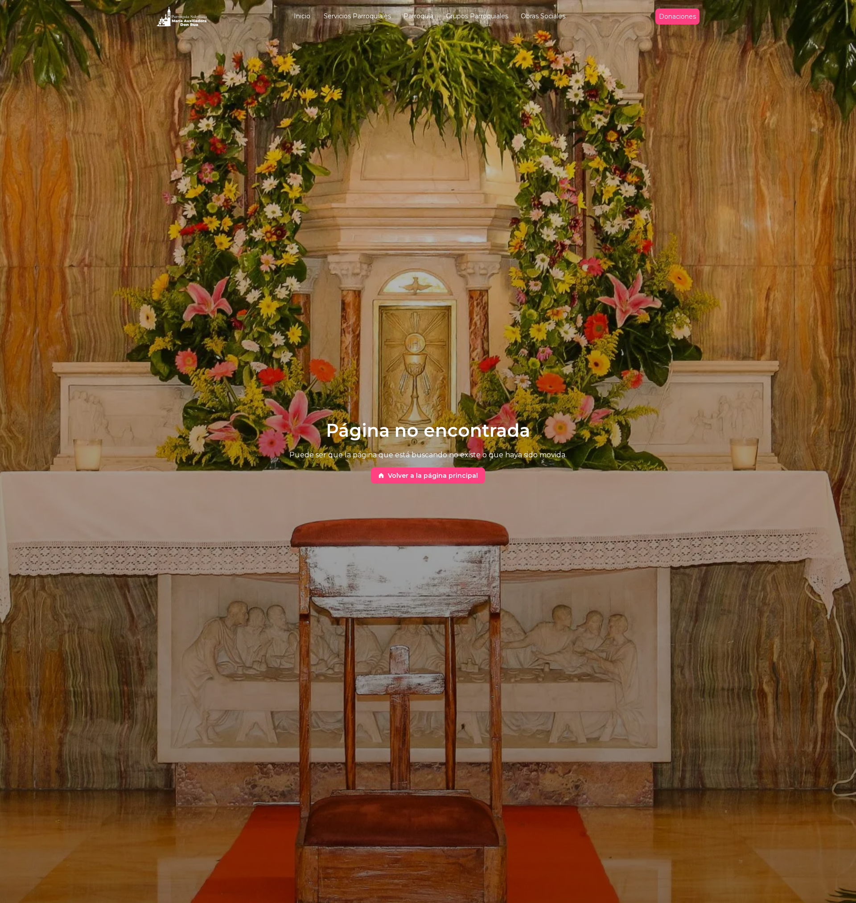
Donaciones (677, 16)
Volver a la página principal (433, 476)
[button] (302, 16)
